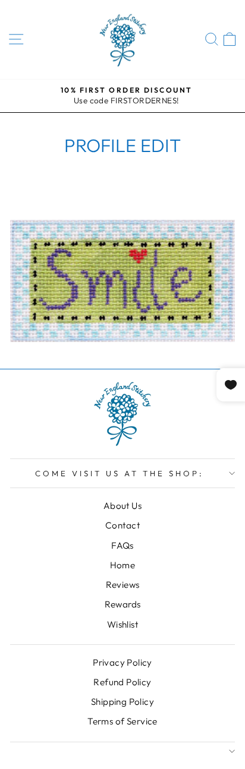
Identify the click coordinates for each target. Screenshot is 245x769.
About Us (122, 505)
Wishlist (122, 624)
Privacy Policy (122, 662)
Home (123, 565)
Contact (122, 525)
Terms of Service (122, 721)
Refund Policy (122, 682)
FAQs (122, 545)
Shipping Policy (122, 701)
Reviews (123, 584)
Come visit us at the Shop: (119, 473)
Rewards (123, 604)
